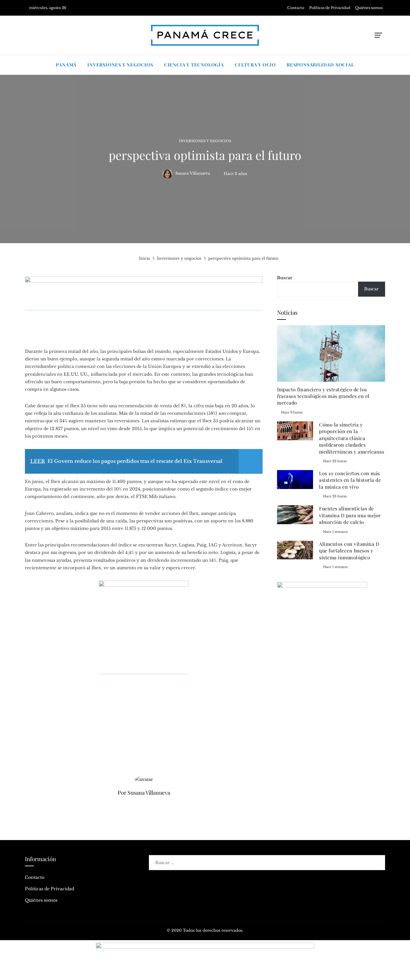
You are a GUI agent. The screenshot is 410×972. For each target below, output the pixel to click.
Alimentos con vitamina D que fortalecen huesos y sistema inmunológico (349, 551)
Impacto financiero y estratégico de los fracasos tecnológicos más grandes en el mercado (323, 396)
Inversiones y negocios (205, 141)
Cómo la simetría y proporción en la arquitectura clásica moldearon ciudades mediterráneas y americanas (351, 438)
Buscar (284, 277)
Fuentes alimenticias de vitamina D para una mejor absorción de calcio (350, 515)
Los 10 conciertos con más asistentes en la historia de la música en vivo (350, 480)
